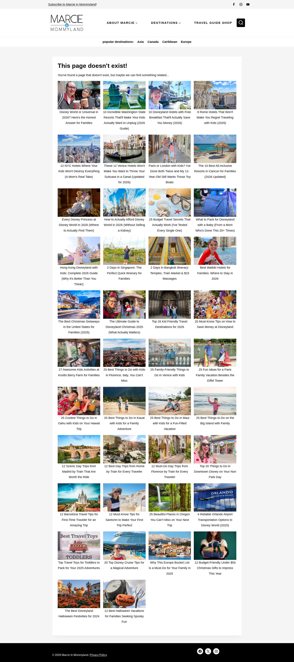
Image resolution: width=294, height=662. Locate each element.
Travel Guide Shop (213, 22)
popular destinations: (118, 42)
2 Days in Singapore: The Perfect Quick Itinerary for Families (124, 273)
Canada (153, 42)
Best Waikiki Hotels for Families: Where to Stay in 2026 (215, 273)
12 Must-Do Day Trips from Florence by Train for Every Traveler (169, 471)
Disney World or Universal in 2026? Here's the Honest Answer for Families (79, 117)
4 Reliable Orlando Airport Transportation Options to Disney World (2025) (215, 520)
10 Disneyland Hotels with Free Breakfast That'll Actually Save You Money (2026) (170, 117)
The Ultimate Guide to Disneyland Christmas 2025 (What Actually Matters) (124, 327)
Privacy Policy (98, 654)
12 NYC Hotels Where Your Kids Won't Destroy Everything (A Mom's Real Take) (79, 171)
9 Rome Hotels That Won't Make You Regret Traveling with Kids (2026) (215, 117)
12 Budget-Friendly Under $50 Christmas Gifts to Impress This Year (215, 568)
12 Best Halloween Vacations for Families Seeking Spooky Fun (124, 616)
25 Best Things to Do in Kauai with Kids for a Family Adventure (124, 423)
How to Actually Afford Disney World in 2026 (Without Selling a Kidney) (124, 225)
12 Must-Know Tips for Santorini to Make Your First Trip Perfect (124, 520)
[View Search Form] (241, 23)
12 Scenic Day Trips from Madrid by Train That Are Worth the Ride (79, 471)
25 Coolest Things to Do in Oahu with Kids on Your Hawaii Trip (79, 423)
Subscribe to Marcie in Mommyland (72, 4)
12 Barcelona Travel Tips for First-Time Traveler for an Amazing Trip (79, 520)
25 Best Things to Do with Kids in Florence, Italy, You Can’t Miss (124, 375)
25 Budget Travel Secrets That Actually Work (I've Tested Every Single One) (169, 225)
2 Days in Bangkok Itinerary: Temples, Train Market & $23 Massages (169, 273)
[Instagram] (241, 4)
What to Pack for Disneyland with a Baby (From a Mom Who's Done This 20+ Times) (215, 225)
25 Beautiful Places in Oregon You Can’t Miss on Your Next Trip (169, 520)
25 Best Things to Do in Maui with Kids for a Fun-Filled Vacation (169, 423)
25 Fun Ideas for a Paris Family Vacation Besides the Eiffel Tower (215, 375)
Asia (140, 42)
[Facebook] (234, 4)
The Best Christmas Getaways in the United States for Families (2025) (79, 327)
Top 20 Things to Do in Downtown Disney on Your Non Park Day (215, 471)
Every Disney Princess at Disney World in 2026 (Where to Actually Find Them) (79, 225)
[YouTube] (248, 4)
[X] (208, 651)
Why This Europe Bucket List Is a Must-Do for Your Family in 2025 (170, 568)
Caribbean (169, 42)
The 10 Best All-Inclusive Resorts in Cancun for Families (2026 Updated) (215, 171)
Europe (186, 42)
